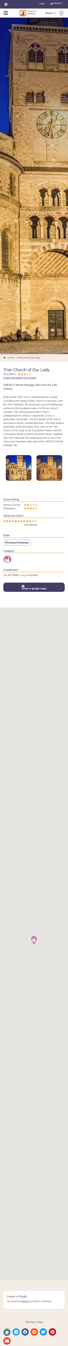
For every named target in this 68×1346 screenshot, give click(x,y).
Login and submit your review (20, 377)
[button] (34, 939)
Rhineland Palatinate (17, 542)
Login (42, 3)
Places (12, 358)
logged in (25, 1301)
